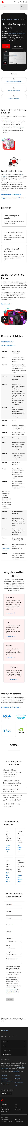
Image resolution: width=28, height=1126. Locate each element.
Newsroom (17, 1075)
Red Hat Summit (4, 1111)
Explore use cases (8, 847)
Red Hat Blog (17, 1107)
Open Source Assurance (5, 549)
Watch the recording (20, 878)
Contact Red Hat (4, 1107)
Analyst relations (5, 1084)
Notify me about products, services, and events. (15, 973)
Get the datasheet (14, 98)
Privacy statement (5, 1119)
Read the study (5, 304)
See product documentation (14, 81)
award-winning (15, 1071)
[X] (13, 1037)
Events (2, 1106)
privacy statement (11, 992)
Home (3, 19)
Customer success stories (7, 1081)
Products (9, 19)
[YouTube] (6, 1037)
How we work (4, 1078)
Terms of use (17, 1119)
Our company (4, 1075)
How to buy (17, 46)
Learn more (9, 613)
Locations (17, 1106)
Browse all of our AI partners (10, 707)
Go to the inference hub (8, 877)
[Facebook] (9, 1037)
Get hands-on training (14, 90)
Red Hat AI (4, 7)
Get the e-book (19, 847)
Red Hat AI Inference (8, 121)
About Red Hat (4, 1104)
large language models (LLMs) (17, 33)
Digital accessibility (19, 1121)
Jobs (16, 1085)
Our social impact (18, 1082)
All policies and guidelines (6, 1121)
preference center (11, 990)
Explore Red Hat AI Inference (10, 194)
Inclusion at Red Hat (5, 1109)
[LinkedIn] (2, 1037)
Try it (6, 46)
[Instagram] (16, 1037)
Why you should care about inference (12, 198)
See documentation (7, 345)
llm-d (4, 176)
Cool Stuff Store (18, 1109)
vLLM (21, 174)
